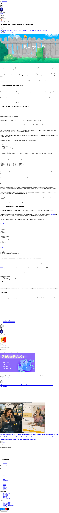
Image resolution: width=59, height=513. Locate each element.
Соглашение (5, 497)
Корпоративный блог (7, 502)
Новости (4, 485)
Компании (5, 487)
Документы (5, 496)
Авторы (4, 488)
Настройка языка (4, 510)
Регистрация (5, 480)
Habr (7, 511)
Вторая (1, 272)
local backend (52, 214)
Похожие (9, 447)
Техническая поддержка (12, 510)
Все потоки (4, 1)
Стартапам (5, 506)
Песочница (5, 489)
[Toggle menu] (0, 1)
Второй (1, 247)
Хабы (4, 486)
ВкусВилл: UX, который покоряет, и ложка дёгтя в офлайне (22, 399)
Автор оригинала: (6, 32)
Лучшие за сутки (4, 447)
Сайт (1, 336)
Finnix (1, 21)
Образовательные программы (8, 505)
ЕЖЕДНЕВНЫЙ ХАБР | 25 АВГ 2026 (7, 378)
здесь (11, 301)
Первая (1, 267)
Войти (4, 479)
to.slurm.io (5, 463)
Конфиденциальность (7, 498)
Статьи (4, 484)
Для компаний (5, 495)
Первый (2, 223)
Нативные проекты (6, 504)
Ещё (4, 442)
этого (50, 110)
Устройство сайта (6, 493)
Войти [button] (1, 7)
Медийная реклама (6, 503)
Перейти (2, 376)
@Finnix (4, 345)
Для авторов (5, 494)
